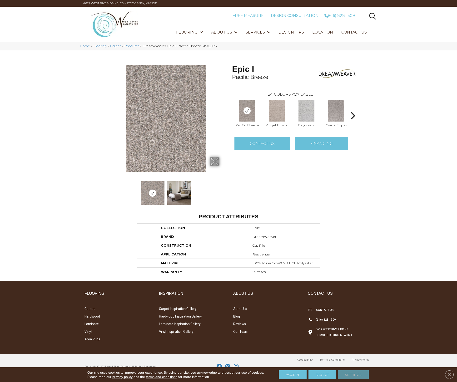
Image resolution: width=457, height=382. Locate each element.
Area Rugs (92, 339)
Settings (353, 374)
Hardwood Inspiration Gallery (180, 316)
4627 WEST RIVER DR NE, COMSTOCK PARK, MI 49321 (120, 3)
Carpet (115, 46)
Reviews (239, 324)
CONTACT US (324, 310)
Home (85, 46)
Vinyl (88, 331)
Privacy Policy (360, 359)
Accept (292, 374)
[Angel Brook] (277, 111)
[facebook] (219, 367)
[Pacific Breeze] (247, 111)
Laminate (91, 324)
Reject (322, 374)
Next (222, 190)
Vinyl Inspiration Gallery (176, 331)
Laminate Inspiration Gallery (180, 324)
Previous (109, 190)
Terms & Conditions (332, 359)
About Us (240, 309)
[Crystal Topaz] (336, 111)
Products (131, 46)
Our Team (240, 331)
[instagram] (236, 367)
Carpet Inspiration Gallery (178, 309)
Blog (236, 316)
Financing (321, 143)
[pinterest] (227, 367)
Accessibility (305, 359)
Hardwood (92, 316)
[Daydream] (306, 111)
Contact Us (262, 143)
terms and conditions (161, 377)
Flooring (100, 46)
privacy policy (122, 377)
